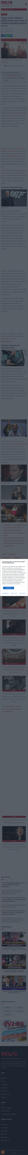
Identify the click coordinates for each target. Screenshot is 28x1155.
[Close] (25, 561)
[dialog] (14, 577)
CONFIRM (8, 588)
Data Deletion (5, 593)
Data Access (14, 593)
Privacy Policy (22, 593)
